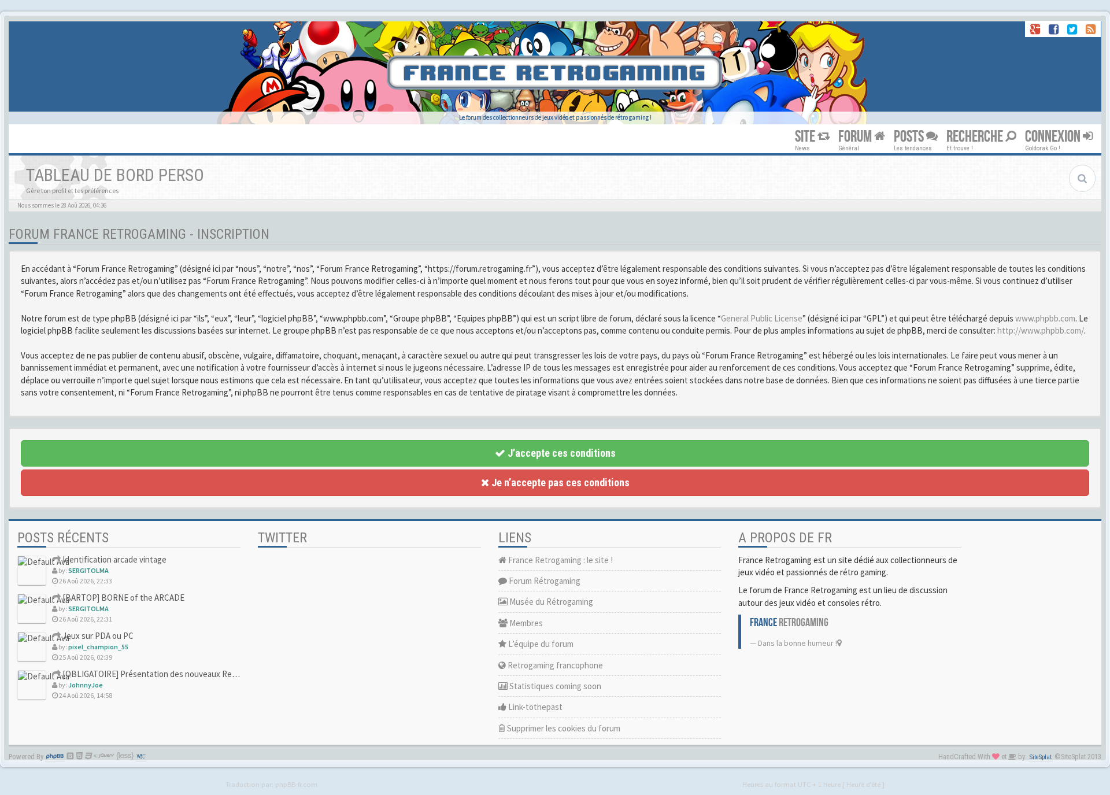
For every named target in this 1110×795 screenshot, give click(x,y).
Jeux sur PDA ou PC (97, 635)
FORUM (856, 136)
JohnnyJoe (85, 685)
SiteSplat (1041, 757)
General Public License (761, 318)
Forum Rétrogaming (543, 580)
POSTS (910, 136)
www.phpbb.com (1045, 318)
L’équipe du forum (540, 643)
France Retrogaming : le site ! (559, 559)
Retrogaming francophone (554, 665)
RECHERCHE (975, 136)
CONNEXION (1054, 136)
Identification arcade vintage (113, 559)
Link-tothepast (534, 706)
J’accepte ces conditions (560, 453)
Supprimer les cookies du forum (562, 728)
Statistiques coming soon (554, 686)
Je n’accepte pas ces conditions (559, 482)
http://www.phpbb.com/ (1040, 330)
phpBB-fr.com (296, 784)
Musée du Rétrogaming (550, 601)
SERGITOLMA (88, 570)
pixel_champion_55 (98, 646)
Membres (525, 622)
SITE (806, 136)
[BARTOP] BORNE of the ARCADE (122, 597)
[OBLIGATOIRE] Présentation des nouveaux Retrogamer (163, 673)
